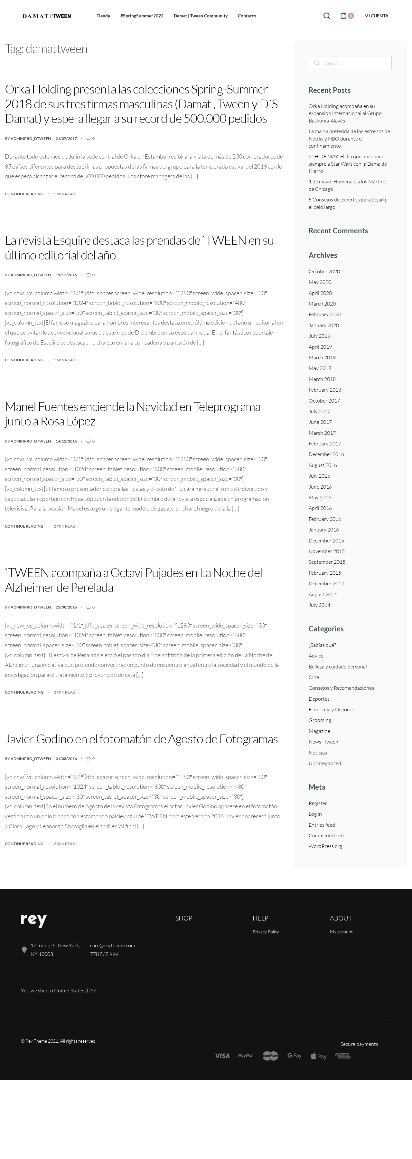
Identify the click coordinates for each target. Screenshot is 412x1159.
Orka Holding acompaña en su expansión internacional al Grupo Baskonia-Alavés (345, 113)
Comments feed (326, 835)
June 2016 (320, 486)
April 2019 (320, 347)
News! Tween (323, 741)
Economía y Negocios (332, 709)
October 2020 (324, 271)
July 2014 (319, 605)
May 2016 (320, 497)
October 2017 (324, 400)
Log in (315, 814)
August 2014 (323, 594)
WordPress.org (325, 846)
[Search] (317, 63)
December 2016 (326, 454)
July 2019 (319, 336)
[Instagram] (47, 977)
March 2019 (322, 357)
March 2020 (322, 303)
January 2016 (324, 529)
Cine (314, 677)
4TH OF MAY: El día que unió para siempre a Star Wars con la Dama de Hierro (348, 163)
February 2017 (325, 443)
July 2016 (319, 475)
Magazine (319, 731)
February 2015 (325, 573)
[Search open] (326, 15)
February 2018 (325, 389)
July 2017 (319, 411)
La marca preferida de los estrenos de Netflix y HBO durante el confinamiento (349, 138)
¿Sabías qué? (322, 645)
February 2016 (325, 519)
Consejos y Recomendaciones (341, 688)
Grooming (320, 720)
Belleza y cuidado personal (338, 666)
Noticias (318, 752)
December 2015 (326, 540)
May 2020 (320, 282)
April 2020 (320, 293)
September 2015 (327, 562)
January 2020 (324, 325)
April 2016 (320, 508)
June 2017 (320, 422)
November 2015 (327, 551)
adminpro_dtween (31, 138)
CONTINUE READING (24, 193)
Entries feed (322, 825)
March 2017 (322, 433)
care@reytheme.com (112, 945)
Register (318, 803)
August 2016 (323, 465)
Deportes (319, 699)
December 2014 (326, 583)
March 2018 (322, 379)
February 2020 (325, 314)
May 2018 (320, 368)
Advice (316, 655)
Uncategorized (325, 763)
